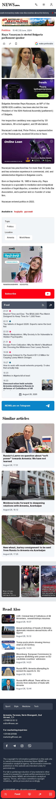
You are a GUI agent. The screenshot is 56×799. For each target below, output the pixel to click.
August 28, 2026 (30, 394)
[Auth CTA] (51, 5)
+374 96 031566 (10, 734)
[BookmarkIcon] (16, 43)
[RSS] (43, 305)
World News (25, 237)
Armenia (10, 237)
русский (28, 212)
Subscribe (10, 293)
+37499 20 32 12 (10, 720)
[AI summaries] (50, 305)
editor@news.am (10, 723)
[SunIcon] (44, 5)
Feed (17, 794)
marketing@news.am (12, 737)
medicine (26, 706)
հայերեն (18, 212)
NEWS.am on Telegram (17, 405)
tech (36, 706)
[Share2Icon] (10, 43)
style (16, 706)
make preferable (46, 44)
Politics (6, 30)
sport (7, 706)
